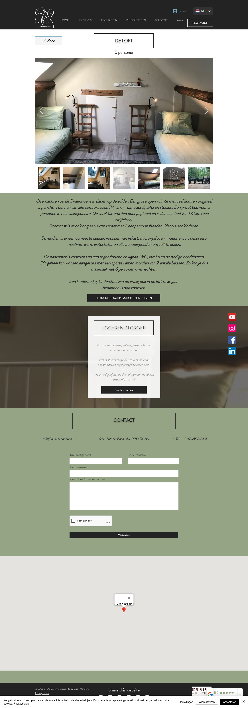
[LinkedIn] (232, 351)
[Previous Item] (41, 110)
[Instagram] (232, 328)
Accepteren (229, 702)
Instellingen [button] (186, 702)
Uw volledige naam (80, 454)
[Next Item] (207, 110)
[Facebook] (232, 340)
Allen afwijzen (207, 702)
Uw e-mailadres (137, 454)
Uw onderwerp (78, 467)
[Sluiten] (243, 702)
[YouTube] (232, 317)
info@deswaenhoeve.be (58, 438)
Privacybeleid (21, 703)
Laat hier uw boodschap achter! (87, 479)
